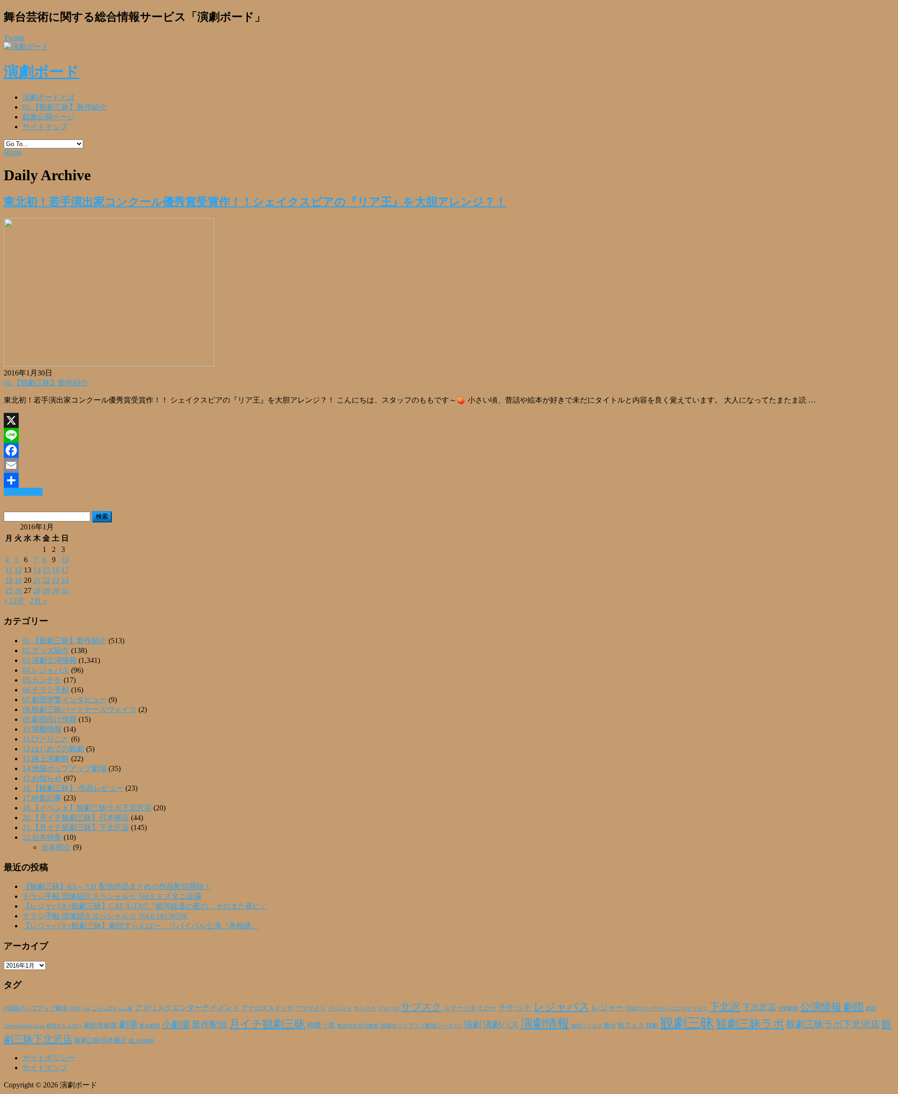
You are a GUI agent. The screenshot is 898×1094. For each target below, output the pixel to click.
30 (55, 591)
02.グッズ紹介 (45, 650)
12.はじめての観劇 (53, 749)
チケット (515, 1007)
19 (18, 580)
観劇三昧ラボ (750, 1024)
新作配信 (209, 1024)
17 (65, 570)
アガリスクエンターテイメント (187, 1008)
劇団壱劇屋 (100, 1025)
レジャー (607, 1007)
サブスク (421, 1007)
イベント (340, 1008)
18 (9, 580)
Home (13, 152)
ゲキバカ (388, 1008)
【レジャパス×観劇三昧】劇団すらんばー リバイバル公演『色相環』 (140, 926)
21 (37, 580)
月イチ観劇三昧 (267, 1024)
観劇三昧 (687, 1022)
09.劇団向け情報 (49, 719)
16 (55, 570)
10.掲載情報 (42, 729)
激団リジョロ (586, 1025)
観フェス (631, 1025)
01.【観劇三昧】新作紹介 (64, 107)
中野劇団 (788, 1008)
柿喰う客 (321, 1025)
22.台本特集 (42, 837)
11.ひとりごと (45, 739)
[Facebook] (449, 450)
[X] (449, 420)
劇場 (128, 1024)
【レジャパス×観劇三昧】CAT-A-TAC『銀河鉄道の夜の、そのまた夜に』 (145, 906)
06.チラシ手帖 (45, 690)
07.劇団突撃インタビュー (64, 700)
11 (8, 570)
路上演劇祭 (141, 1040)
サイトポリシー (48, 1058)
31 (65, 591)
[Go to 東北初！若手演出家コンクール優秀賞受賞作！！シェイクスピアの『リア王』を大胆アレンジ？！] (109, 364)
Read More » (23, 492)
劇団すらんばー (64, 1025)
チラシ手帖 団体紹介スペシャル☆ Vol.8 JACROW (105, 916)
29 (46, 591)
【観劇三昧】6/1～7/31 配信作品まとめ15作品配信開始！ (116, 886)
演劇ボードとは (48, 97)
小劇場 (176, 1024)
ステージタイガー (470, 1008)
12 (18, 570)
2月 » (38, 601)
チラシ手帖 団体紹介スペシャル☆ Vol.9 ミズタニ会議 (111, 896)
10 (65, 560)
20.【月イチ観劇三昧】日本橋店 (75, 818)
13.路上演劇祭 (45, 759)
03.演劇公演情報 (49, 660)
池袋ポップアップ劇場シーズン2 (421, 1025)
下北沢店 (759, 1007)
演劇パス (501, 1024)
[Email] (449, 465)
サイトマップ (44, 127)
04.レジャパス (45, 670)
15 (46, 570)
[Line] (449, 435)
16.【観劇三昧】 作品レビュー (72, 788)
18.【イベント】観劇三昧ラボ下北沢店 (87, 808)
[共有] (449, 480)
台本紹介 (56, 847)
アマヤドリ (311, 1008)
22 (46, 580)
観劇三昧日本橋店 (100, 1040)
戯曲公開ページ (48, 117)
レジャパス (562, 1006)
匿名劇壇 (149, 1025)
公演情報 (820, 1007)
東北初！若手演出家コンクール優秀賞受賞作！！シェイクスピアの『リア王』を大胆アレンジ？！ (255, 202)
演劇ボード (42, 71)
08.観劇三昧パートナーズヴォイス (79, 709)
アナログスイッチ (267, 1008)
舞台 (610, 1025)
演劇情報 (545, 1023)
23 (55, 580)
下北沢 (725, 1007)
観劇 (652, 1025)
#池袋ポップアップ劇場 (36, 1008)
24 (65, 580)
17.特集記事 (42, 798)
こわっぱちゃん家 (112, 1008)
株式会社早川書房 (357, 1025)
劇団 (853, 1007)
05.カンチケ (42, 680)
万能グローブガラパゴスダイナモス (666, 1008)
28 (37, 591)
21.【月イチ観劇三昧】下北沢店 (75, 827)
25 (9, 591)
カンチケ (365, 1008)
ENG (75, 1008)
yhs (86, 1008)
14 (37, 570)
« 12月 (14, 601)
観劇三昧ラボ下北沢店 (833, 1024)
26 (18, 591)
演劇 (472, 1024)
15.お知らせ (42, 778)
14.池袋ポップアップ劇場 (64, 768)
